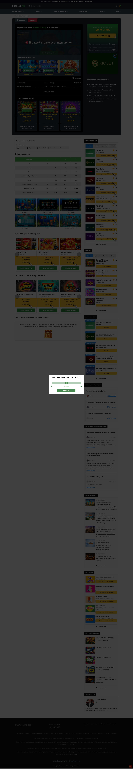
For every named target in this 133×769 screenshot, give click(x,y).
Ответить (66, 390)
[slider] (66, 383)
